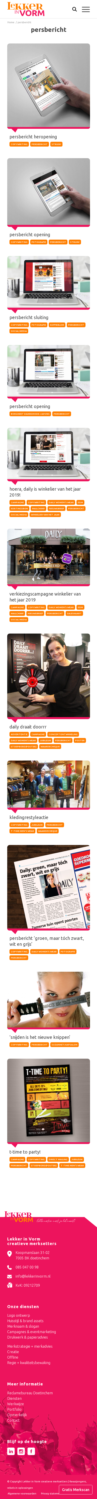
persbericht (40, 144)
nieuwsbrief (56, 508)
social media (19, 331)
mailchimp (38, 508)
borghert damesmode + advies (30, 414)
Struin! (56, 144)
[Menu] (83, 9)
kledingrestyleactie (28, 817)
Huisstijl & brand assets (25, 1321)
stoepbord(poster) (24, 746)
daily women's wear (61, 502)
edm (80, 502)
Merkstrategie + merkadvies (30, 1346)
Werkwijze (15, 1404)
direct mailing (58, 1159)
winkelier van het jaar (45, 514)
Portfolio (14, 1409)
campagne (17, 502)
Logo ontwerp (18, 1315)
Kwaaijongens (77, 1481)
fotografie (39, 242)
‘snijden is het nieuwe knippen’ (39, 1037)
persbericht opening (29, 234)
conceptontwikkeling (63, 734)
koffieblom (57, 325)
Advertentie (19, 734)
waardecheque (50, 746)
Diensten (14, 1398)
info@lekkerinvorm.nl (33, 1276)
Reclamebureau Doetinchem (30, 1393)
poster (80, 740)
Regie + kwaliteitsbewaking (28, 1363)
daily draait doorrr (27, 726)
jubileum (45, 740)
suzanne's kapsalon (64, 1044)
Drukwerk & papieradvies (27, 1337)
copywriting (19, 144)
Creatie (13, 1352)
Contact (13, 1420)
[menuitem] (72, 9)
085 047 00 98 (27, 1267)
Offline (12, 1357)
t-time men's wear (22, 831)
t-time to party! (25, 1151)
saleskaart (74, 613)
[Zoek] (72, 10)
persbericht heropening (33, 136)
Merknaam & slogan (23, 1326)
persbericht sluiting (28, 317)
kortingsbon (19, 508)
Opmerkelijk (17, 1415)
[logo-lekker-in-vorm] (40, 9)
